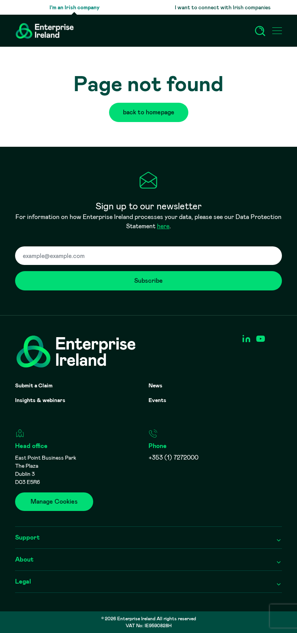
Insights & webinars (40, 400)
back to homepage (148, 112)
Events (157, 400)
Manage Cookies (54, 501)
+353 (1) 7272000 (173, 457)
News (155, 385)
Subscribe (148, 281)
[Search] (260, 31)
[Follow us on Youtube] (260, 339)
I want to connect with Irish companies (223, 7)
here (163, 226)
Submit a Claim (34, 385)
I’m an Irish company (74, 7)
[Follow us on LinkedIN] (246, 339)
